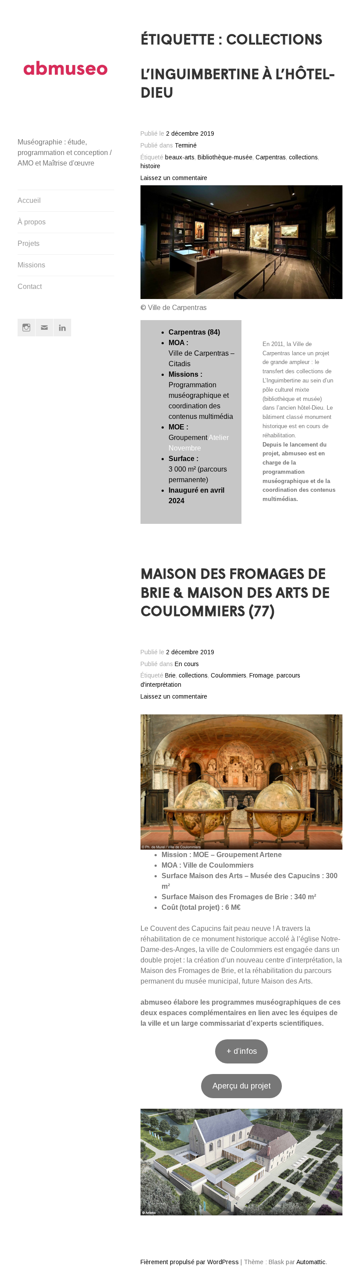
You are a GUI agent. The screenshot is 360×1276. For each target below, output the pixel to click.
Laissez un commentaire (173, 178)
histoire (150, 166)
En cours (187, 664)
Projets (29, 243)
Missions (31, 265)
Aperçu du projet (241, 1085)
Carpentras (271, 157)
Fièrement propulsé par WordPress (189, 1261)
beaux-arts (179, 157)
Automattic (310, 1261)
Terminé (186, 145)
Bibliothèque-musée (225, 157)
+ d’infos (242, 1051)
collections (303, 157)
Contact (30, 286)
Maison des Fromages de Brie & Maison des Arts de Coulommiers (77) (235, 594)
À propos (32, 222)
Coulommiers (228, 675)
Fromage (261, 675)
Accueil (29, 200)
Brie (170, 675)
